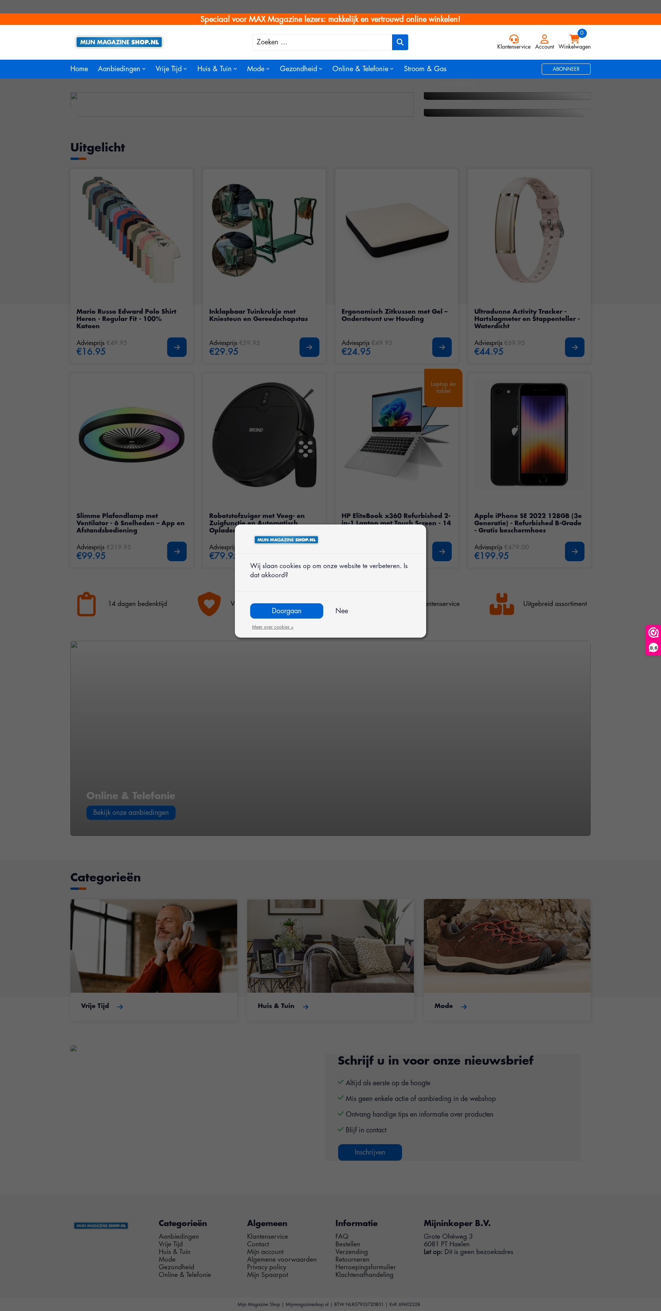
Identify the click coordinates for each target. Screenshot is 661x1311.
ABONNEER (566, 69)
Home (79, 68)
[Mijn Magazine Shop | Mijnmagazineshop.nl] (135, 42)
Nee (341, 610)
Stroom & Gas (425, 68)
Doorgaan (286, 610)
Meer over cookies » (272, 627)
